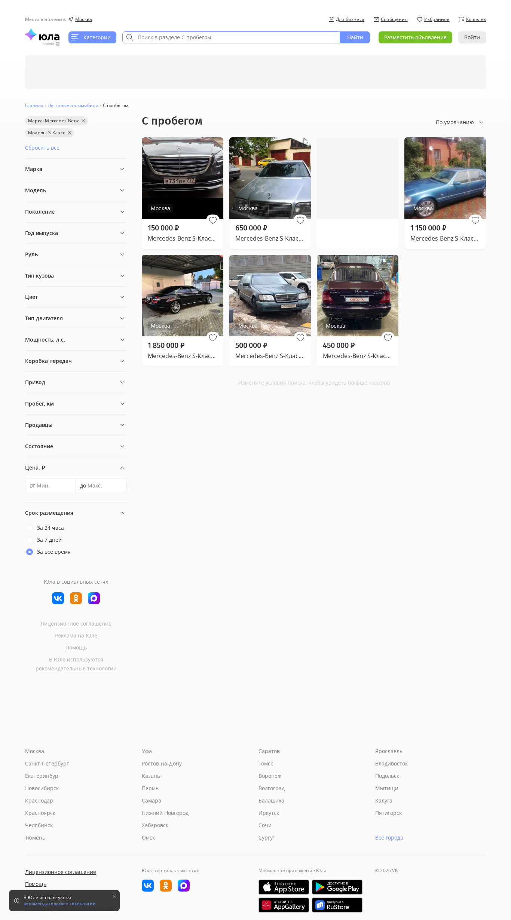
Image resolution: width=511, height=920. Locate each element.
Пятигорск (388, 812)
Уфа (147, 751)
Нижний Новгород (165, 812)
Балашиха (271, 800)
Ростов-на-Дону (162, 763)
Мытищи (386, 788)
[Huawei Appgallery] (283, 905)
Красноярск (40, 812)
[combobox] (231, 37)
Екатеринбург (43, 775)
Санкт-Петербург (47, 763)
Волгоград (271, 788)
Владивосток (391, 763)
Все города (389, 837)
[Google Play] (337, 887)
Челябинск (39, 825)
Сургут (266, 837)
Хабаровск (155, 825)
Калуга (383, 800)
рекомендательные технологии (76, 668)
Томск (265, 763)
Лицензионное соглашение (75, 623)
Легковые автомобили (73, 105)
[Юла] (42, 34)
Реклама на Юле (76, 635)
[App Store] (283, 887)
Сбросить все (42, 147)
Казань (151, 775)
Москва (34, 751)
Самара (151, 800)
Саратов (269, 751)
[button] (212, 220)
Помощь (76, 647)
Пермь (150, 788)
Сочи (265, 825)
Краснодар (39, 800)
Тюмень (35, 837)
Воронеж (269, 775)
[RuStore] (337, 905)
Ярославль (389, 751)
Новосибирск (42, 788)
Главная (34, 105)
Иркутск (268, 812)
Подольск (387, 775)
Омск (148, 837)
